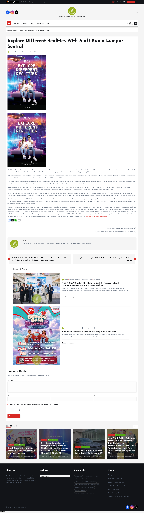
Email (53, 396)
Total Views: (112, 489)
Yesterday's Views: (114, 478)
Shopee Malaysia (80, 490)
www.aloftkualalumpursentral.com (96, 216)
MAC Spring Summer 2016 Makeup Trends (87, 484)
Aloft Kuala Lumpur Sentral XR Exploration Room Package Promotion (116, 231)
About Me (16, 23)
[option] (21, 444)
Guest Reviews (86, 447)
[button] (134, 426)
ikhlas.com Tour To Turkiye (83, 479)
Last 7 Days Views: (114, 482)
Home (9, 30)
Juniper (11, 52)
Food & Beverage (19, 444)
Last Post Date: (113, 496)
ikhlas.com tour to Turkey (92, 476)
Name (10, 396)
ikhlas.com (79, 476)
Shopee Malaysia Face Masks (84, 493)
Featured (71, 279)
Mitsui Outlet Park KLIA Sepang (85, 487)
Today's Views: (112, 475)
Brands (48, 23)
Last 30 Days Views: (114, 485)
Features (17, 52)
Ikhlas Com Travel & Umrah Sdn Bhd (86, 482)
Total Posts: (112, 493)
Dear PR (24, 23)
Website (96, 396)
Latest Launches (53, 439)
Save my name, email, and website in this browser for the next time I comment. (34, 404)
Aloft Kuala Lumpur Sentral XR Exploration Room (121, 228)
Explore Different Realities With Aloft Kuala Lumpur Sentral (31, 30)
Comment (11, 380)
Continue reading (68, 297)
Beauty (32, 23)
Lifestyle (40, 23)
